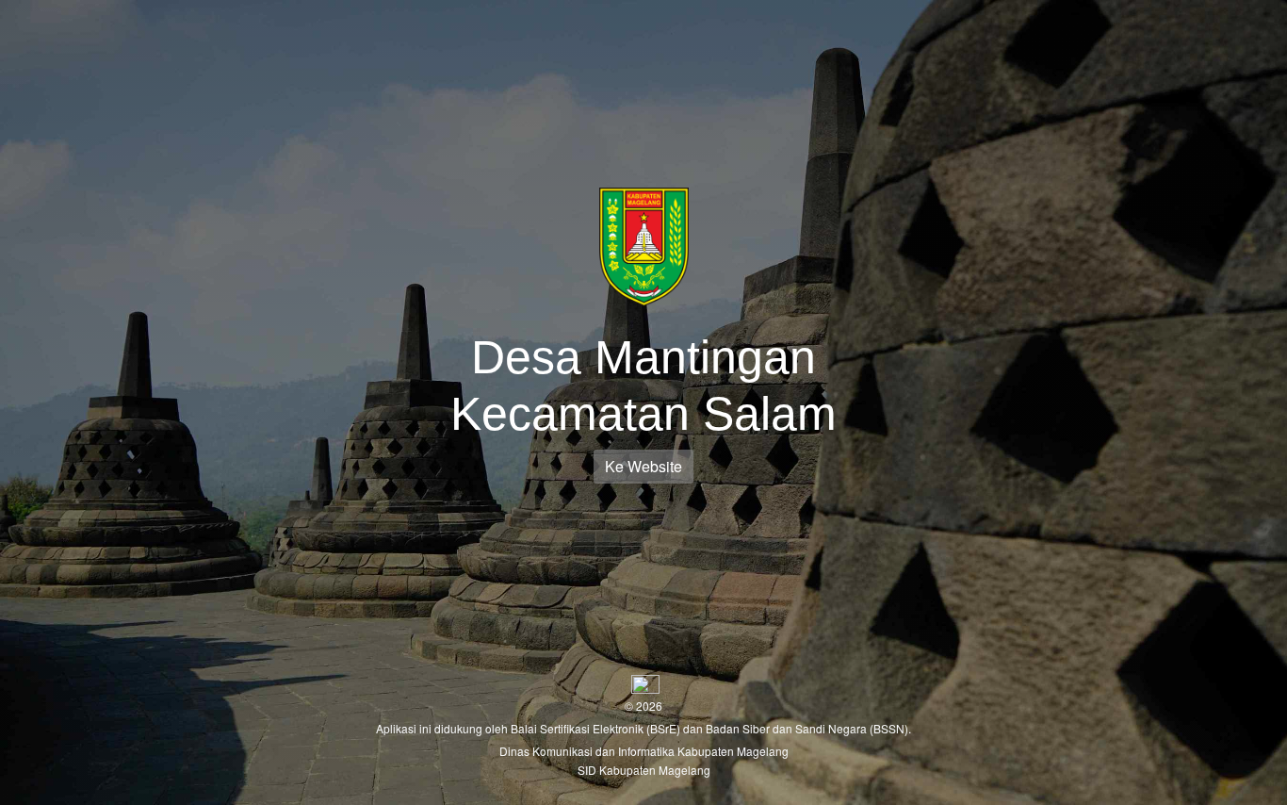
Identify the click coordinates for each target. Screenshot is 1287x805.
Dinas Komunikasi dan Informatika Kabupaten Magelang (644, 751)
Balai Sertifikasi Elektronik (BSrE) (597, 728)
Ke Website (643, 466)
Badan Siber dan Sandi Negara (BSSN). (808, 728)
